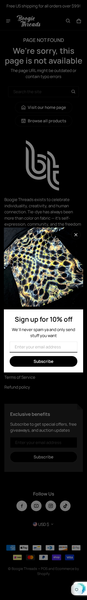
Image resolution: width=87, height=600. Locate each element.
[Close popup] (76, 234)
